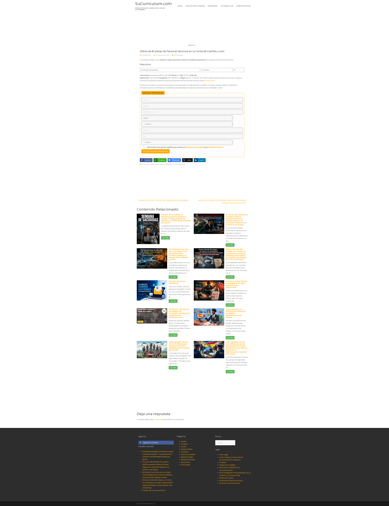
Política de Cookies (226, 478)
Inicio (180, 6)
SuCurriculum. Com (162, 55)
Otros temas (185, 465)
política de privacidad (195, 147)
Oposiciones (178, 55)
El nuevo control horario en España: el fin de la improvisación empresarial (236, 284)
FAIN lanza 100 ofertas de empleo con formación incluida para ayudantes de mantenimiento (179, 313)
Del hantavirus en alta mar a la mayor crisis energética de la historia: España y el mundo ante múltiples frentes (178, 254)
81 (142, 164)
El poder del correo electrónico (177, 282)
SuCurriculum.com (153, 3)
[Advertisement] (192, 27)
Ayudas (183, 441)
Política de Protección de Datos (231, 480)
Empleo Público (186, 449)
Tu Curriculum (226, 6)
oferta (162, 164)
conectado (158, 419)
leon (157, 164)
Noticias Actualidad (188, 454)
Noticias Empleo (187, 457)
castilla (147, 164)
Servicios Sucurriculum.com (229, 483)
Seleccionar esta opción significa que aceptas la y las (184, 147)
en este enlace (209, 80)
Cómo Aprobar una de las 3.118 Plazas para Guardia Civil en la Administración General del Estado (179, 346)
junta (153, 164)
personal (168, 164)
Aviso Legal (223, 454)
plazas (175, 164)
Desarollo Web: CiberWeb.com (146, 503)
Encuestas (185, 452)
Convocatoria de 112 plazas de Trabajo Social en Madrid (163, 200)
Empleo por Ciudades (195, 6)
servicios (181, 164)
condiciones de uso (215, 147)
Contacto (222, 462)
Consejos (184, 444)
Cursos (183, 446)
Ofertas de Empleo (188, 459)
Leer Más (165, 238)
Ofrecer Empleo (243, 6)
